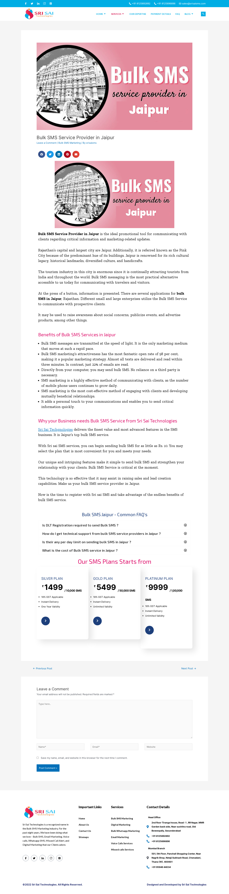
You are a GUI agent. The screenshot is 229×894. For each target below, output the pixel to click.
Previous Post (42, 668)
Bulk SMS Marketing (69, 142)
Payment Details (161, 14)
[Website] (168, 747)
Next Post (188, 668)
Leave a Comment (46, 142)
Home (99, 14)
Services (116, 14)
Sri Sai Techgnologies (55, 429)
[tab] (114, 525)
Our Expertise (137, 14)
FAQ (177, 14)
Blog (188, 14)
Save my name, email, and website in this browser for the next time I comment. (84, 757)
